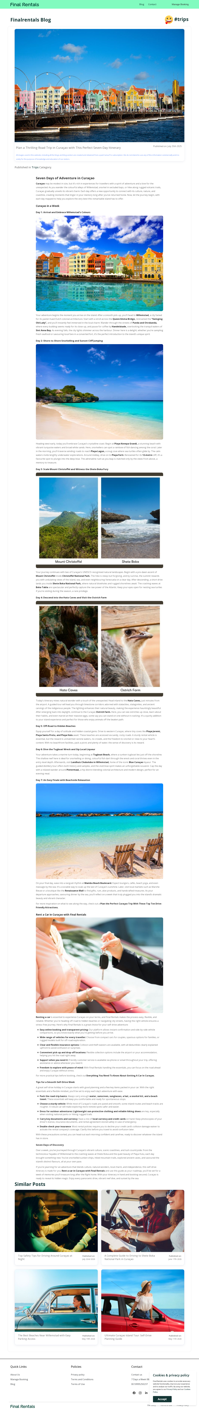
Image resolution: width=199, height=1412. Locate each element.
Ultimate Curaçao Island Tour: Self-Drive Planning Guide (128, 1337)
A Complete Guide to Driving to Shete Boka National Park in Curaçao (130, 1257)
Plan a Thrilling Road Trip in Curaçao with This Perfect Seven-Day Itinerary (68, 148)
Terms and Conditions (82, 1379)
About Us (15, 1374)
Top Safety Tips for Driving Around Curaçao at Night (45, 1257)
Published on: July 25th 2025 (167, 146)
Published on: (88, 1257)
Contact (152, 4)
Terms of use (166, 1405)
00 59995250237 (139, 1384)
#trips (181, 19)
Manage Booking (180, 4)
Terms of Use (78, 1384)
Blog (141, 4)
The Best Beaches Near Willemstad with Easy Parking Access (44, 1337)
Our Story (151, 1405)
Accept (162, 1399)
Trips (35, 167)
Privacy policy (77, 1374)
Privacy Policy (183, 1405)
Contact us (136, 1374)
